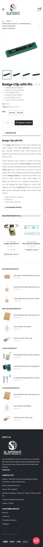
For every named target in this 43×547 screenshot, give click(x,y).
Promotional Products (9, 520)
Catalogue (5, 524)
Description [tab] (11, 133)
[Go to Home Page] (2, 21)
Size (3, 112)
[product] (11, 230)
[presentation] (5, 50)
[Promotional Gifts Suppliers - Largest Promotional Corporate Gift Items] (13, 9)
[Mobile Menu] (4, 9)
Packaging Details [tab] (14, 207)
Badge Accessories (14, 107)
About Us (5, 513)
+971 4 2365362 (12, 489)
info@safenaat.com (13, 485)
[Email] (36, 540)
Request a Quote (25, 123)
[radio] (12, 112)
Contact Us (5, 516)
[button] (18, 216)
